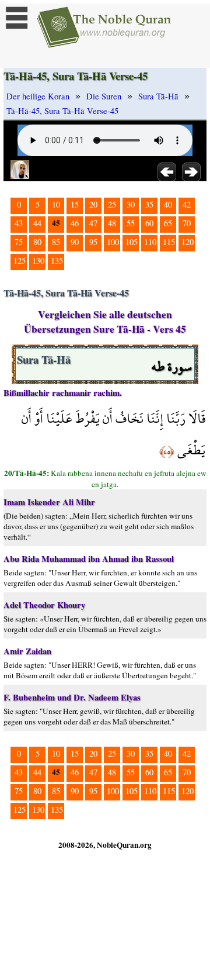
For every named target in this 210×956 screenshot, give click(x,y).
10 (56, 204)
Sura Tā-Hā (158, 96)
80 (37, 241)
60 (149, 223)
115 (169, 241)
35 (149, 204)
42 (187, 204)
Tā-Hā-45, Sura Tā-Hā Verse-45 (62, 110)
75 (19, 241)
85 (56, 241)
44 (37, 223)
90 (75, 241)
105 (131, 241)
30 (131, 204)
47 (93, 223)
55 (131, 223)
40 (168, 204)
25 (112, 204)
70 (187, 223)
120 (187, 241)
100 (113, 241)
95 (93, 241)
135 (57, 260)
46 (75, 223)
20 (93, 204)
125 (19, 260)
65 (168, 223)
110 (150, 241)
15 (75, 204)
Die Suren (103, 96)
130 (38, 260)
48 (112, 223)
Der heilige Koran (37, 96)
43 (19, 223)
